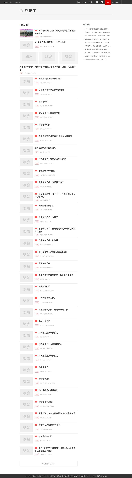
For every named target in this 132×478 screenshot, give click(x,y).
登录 (108, 2)
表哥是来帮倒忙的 (46, 205)
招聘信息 (64, 476)
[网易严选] (91, 2)
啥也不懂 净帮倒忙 (47, 171)
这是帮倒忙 (43, 102)
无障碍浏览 (18, 2)
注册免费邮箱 (115, 2)
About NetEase (46, 476)
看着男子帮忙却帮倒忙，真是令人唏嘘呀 (56, 275)
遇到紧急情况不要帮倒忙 (45, 148)
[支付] (97, 2)
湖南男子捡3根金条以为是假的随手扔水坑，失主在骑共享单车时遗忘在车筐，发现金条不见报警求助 (98, 36)
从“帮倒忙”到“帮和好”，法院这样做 (50, 42)
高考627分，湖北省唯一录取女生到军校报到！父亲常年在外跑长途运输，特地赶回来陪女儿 (98, 32)
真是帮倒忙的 (44, 125)
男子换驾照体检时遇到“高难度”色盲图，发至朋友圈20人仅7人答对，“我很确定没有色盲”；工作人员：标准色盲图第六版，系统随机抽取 (98, 49)
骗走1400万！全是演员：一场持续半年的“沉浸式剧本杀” (98, 52)
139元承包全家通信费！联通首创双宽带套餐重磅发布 (98, 56)
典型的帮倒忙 (44, 321)
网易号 (36, 46)
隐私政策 (76, 476)
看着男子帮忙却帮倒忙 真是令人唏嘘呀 (55, 136)
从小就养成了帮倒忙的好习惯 (51, 90)
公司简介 (53, 476)
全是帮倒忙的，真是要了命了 (51, 182)
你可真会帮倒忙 (45, 436)
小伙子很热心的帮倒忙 (48, 390)
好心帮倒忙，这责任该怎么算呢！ (53, 159)
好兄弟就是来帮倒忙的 (48, 333)
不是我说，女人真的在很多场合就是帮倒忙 (57, 413)
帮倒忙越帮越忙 (45, 402)
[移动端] (78, 2)
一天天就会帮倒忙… (47, 298)
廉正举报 (99, 476)
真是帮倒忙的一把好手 (48, 240)
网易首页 (6, 2)
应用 (11, 2)
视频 (36, 37)
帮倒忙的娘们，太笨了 (48, 217)
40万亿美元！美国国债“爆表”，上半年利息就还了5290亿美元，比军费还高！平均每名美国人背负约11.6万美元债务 (98, 46)
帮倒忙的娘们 (44, 379)
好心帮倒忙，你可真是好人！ (51, 344)
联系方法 (59, 476)
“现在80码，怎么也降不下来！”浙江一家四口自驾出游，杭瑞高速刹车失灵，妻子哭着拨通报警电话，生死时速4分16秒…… (98, 39)
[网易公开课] (84, 2)
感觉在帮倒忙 (44, 286)
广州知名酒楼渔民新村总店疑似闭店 (95, 59)
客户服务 (70, 476)
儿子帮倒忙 (43, 367)
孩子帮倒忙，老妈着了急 (49, 113)
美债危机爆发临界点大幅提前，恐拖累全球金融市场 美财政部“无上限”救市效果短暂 (98, 42)
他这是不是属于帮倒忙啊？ (50, 78)
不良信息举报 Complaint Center (87, 476)
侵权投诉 (105, 476)
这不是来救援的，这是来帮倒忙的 (53, 309)
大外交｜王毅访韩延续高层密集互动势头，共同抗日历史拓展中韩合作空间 (98, 29)
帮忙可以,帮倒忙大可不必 (49, 425)
